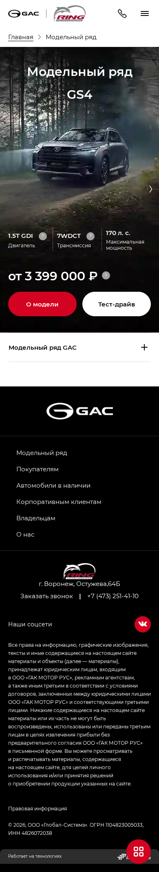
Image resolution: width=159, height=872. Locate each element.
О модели (42, 304)
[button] (151, 190)
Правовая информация (37, 808)
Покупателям (37, 469)
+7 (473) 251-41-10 (113, 596)
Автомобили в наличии (53, 485)
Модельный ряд (41, 452)
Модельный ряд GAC (43, 347)
